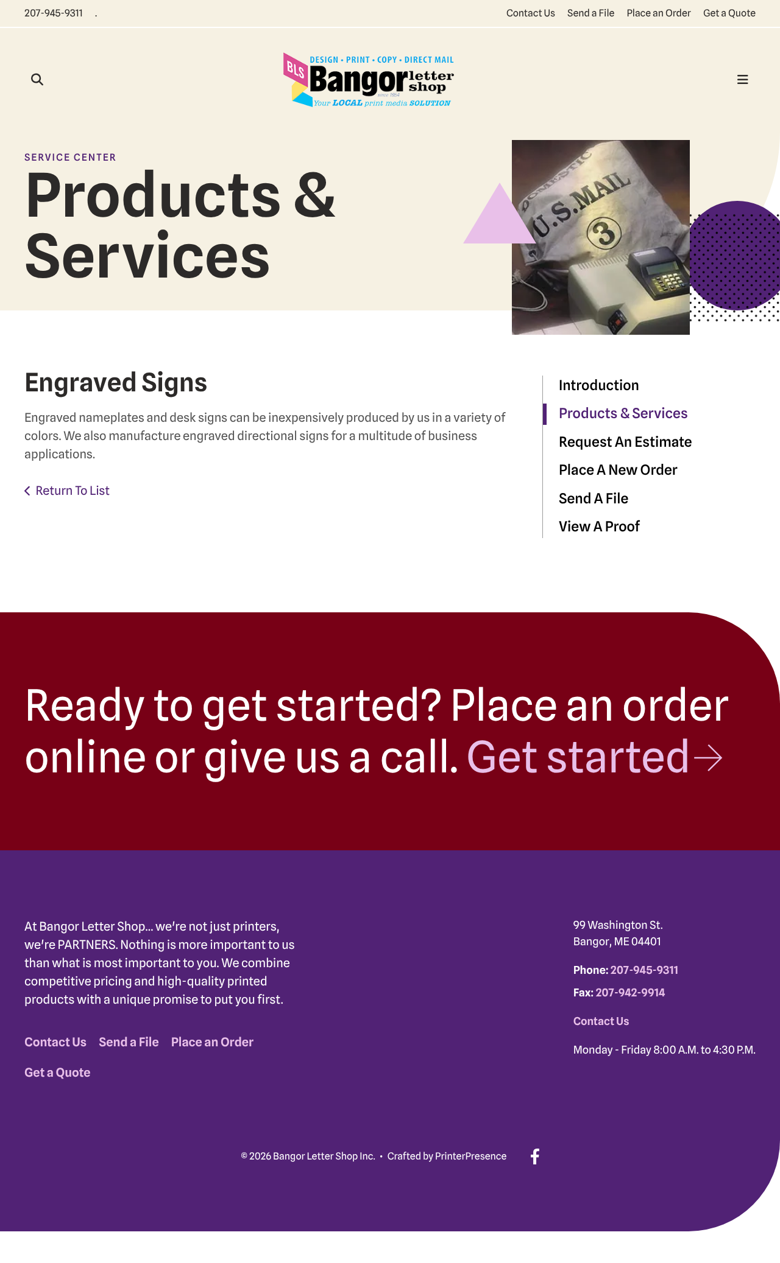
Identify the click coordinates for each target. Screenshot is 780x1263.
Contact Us (530, 13)
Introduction (599, 385)
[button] (37, 80)
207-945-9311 (53, 13)
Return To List (72, 490)
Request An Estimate (625, 442)
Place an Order (658, 13)
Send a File (590, 13)
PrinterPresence (470, 1156)
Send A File (593, 499)
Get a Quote (729, 13)
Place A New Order (618, 470)
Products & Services (623, 413)
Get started (578, 756)
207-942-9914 (630, 993)
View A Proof (599, 527)
